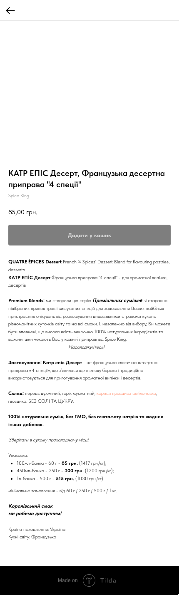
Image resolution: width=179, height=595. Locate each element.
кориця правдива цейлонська (126, 393)
